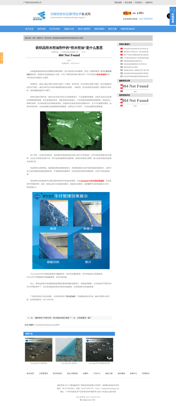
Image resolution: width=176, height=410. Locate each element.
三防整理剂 (43, 373)
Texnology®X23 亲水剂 (69, 363)
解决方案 (112, 29)
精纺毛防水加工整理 (131, 67)
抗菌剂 (85, 373)
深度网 (105, 385)
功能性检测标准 (127, 29)
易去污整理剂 (84, 29)
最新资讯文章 (124, 81)
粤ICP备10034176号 (87, 400)
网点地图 (128, 2)
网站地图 (118, 2)
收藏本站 (149, 2)
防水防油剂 (55, 29)
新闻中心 (40, 38)
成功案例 (121, 373)
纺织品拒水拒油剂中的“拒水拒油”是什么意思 (68, 38)
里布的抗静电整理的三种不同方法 (135, 64)
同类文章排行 (124, 44)
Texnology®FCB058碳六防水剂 (99, 363)
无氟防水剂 (69, 29)
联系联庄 (145, 373)
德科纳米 (41, 29)
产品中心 (96, 373)
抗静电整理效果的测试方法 (133, 61)
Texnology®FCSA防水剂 (39, 363)
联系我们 (138, 2)
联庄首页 (29, 29)
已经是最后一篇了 (84, 318)
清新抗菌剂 (99, 29)
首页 (34, 38)
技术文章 (48, 38)
